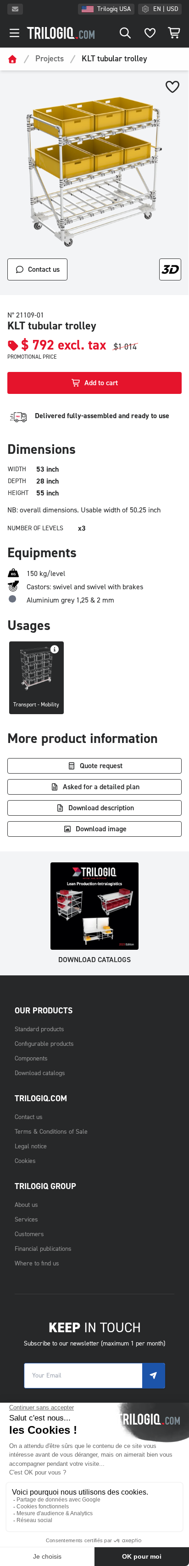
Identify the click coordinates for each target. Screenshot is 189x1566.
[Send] (153, 1375)
